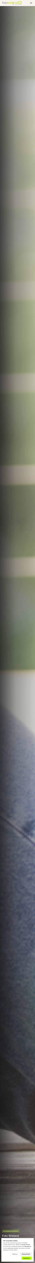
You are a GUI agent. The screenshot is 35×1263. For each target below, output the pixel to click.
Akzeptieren (26, 1258)
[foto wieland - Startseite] (11, 3)
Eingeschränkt (26, 1254)
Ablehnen (15, 1254)
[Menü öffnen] (31, 3)
